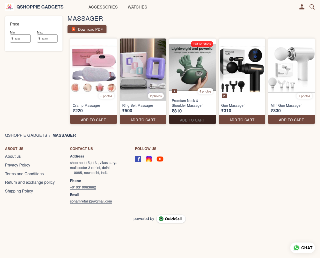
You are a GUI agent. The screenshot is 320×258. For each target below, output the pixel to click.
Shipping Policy (19, 191)
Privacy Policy (17, 165)
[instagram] (149, 159)
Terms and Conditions (24, 173)
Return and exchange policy (30, 182)
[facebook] (138, 159)
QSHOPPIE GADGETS (40, 7)
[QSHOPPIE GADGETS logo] (9, 7)
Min (12, 32)
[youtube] (160, 159)
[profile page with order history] (302, 7)
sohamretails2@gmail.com (91, 201)
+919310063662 (83, 187)
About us (13, 156)
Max (40, 32)
